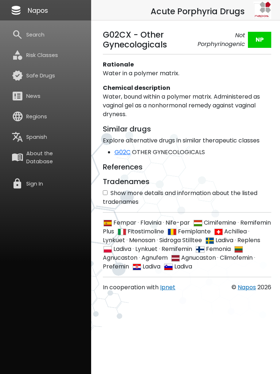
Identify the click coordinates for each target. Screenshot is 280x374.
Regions (29, 116)
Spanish (29, 137)
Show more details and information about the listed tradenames (180, 197)
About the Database (32, 157)
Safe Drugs (33, 76)
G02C (122, 152)
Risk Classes (35, 55)
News (26, 96)
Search (28, 35)
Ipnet (167, 287)
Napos (29, 10)
